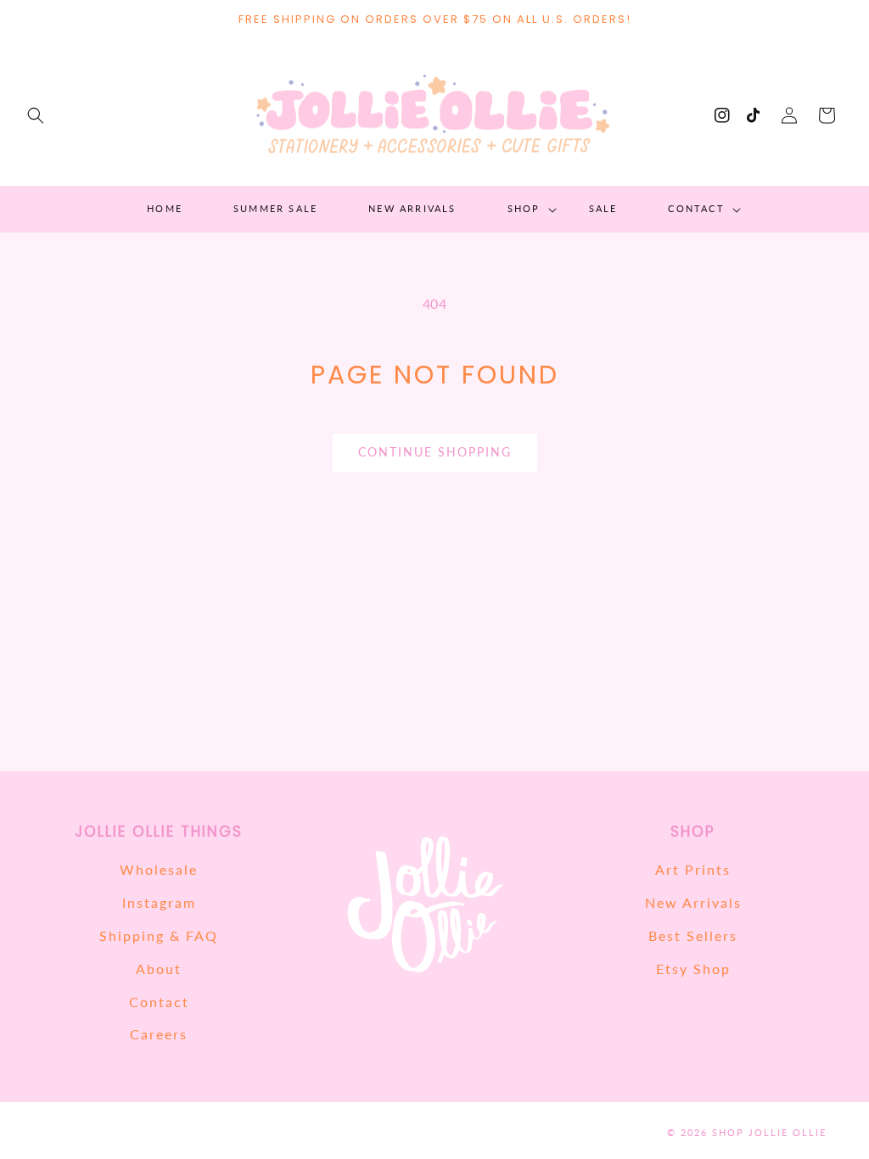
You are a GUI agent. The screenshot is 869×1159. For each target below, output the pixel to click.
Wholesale (159, 869)
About (159, 968)
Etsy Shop (693, 968)
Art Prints (693, 869)
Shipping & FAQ (158, 935)
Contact (159, 1002)
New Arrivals (693, 902)
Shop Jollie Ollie (769, 1132)
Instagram (159, 902)
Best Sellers (692, 935)
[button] (35, 115)
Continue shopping (435, 452)
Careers (159, 1034)
